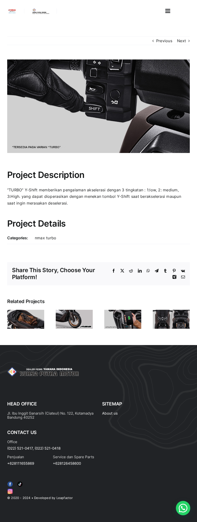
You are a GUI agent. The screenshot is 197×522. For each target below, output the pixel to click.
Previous (164, 40)
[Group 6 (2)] (10, 489)
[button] (183, 508)
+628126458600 (67, 463)
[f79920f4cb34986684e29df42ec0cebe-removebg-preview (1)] (10, 482)
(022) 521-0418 (48, 448)
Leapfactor (64, 498)
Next (181, 40)
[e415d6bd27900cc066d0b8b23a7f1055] (20, 482)
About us (110, 413)
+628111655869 (20, 463)
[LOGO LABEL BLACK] (40, 10)
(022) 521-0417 (20, 448)
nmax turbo (45, 237)
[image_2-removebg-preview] (12, 10)
